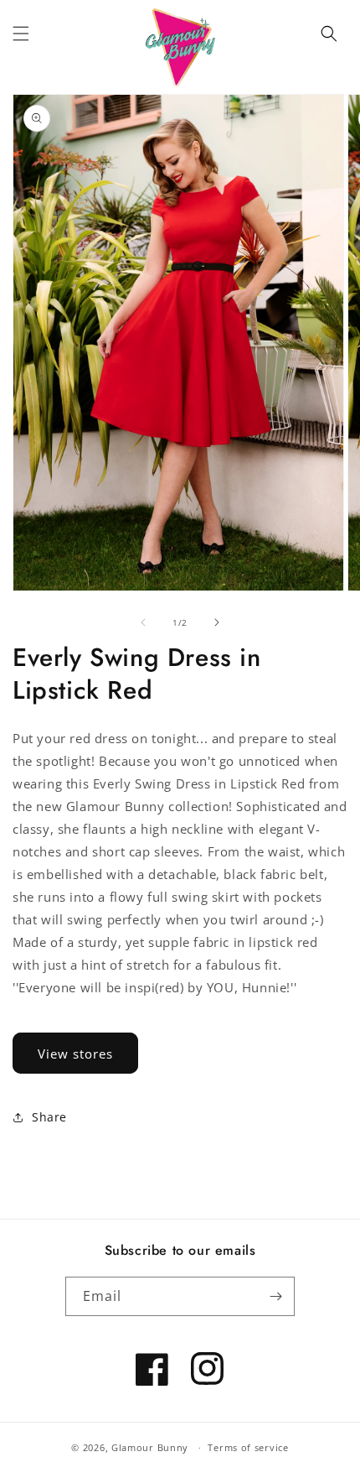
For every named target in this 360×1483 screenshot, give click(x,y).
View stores (75, 1053)
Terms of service (248, 1447)
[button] (21, 33)
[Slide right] (216, 622)
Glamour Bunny (149, 1447)
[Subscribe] (275, 1296)
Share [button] (49, 1117)
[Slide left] (143, 622)
